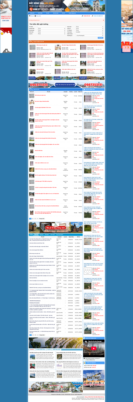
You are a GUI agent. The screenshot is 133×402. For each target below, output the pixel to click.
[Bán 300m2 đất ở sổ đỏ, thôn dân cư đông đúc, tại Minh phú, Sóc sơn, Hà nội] (87, 140)
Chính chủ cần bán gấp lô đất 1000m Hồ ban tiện (45, 138)
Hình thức (31, 32)
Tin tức (47, 13)
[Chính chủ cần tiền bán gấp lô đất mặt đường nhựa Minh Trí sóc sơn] (32, 55)
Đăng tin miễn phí (98, 16)
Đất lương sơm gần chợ (42, 45)
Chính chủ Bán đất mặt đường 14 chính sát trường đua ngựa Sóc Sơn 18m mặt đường (93, 149)
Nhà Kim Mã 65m (40, 69)
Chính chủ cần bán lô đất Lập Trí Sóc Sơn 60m (45, 132)
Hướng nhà (31, 28)
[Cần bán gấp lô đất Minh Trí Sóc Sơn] (83, 47)
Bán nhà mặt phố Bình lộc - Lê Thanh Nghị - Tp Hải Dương (42, 298)
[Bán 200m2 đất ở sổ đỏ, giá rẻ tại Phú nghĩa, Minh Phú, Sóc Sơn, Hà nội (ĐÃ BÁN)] (87, 271)
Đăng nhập (38, 16)
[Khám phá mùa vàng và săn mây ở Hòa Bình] (32, 375)
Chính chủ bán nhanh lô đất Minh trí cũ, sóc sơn (45, 199)
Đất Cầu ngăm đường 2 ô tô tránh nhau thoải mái (45, 175)
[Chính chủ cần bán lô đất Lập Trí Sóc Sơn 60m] (32, 63)
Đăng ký (32, 16)
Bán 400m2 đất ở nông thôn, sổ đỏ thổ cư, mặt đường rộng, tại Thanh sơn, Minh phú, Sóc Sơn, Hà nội (94, 164)
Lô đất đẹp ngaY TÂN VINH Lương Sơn (43, 181)
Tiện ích (69, 28)
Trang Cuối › (41, 218)
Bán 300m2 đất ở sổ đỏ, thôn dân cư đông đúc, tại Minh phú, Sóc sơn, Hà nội (93, 134)
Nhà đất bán (55, 13)
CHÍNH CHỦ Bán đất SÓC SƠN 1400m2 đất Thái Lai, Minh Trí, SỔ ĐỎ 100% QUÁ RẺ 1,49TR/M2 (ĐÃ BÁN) (93, 295)
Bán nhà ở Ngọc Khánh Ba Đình (69, 45)
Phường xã (69, 35)
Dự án (63, 13)
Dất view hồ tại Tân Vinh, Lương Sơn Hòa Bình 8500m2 (47, 205)
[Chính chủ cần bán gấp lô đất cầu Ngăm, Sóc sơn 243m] (83, 63)
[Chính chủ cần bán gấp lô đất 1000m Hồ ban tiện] (58, 63)
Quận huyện (70, 33)
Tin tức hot (36, 89)
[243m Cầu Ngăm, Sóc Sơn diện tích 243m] (31, 157)
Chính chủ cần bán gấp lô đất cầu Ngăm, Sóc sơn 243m (47, 144)
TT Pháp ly (69, 30)
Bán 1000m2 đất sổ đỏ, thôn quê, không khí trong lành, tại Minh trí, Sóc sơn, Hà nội (93, 208)
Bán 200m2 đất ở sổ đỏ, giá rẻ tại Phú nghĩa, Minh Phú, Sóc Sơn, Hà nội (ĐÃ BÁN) (93, 265)
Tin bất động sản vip (38, 41)
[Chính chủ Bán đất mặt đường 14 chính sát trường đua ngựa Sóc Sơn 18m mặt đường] (87, 155)
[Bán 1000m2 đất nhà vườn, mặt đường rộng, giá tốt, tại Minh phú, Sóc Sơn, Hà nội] (87, 330)
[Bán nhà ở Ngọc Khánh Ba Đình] (58, 47)
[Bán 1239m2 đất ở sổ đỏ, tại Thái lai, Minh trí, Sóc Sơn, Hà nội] (87, 228)
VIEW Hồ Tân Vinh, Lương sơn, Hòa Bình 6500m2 (45, 169)
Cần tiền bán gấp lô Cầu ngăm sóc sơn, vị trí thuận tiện (47, 193)
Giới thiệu (40, 13)
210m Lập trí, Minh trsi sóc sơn (68, 69)
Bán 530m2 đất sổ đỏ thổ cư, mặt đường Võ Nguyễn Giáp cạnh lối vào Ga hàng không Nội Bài (93, 179)
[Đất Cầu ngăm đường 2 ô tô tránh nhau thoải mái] (31, 175)
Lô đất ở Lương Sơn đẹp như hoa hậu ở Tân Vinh (45, 187)
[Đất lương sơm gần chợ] (32, 47)
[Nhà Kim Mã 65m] (32, 71)
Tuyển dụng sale (72, 13)
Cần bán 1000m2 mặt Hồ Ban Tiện (36, 243)
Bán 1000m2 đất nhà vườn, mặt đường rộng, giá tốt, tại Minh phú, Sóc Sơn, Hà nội (94, 325)
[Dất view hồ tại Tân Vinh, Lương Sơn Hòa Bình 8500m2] (31, 206)
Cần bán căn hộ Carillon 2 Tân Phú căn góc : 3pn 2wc (40, 315)
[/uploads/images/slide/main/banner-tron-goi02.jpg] (56, 387)
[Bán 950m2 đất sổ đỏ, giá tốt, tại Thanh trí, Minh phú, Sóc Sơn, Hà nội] (87, 241)
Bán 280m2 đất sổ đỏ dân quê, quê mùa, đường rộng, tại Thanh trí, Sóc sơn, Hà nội (93, 250)
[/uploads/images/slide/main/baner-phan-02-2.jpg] (41, 78)
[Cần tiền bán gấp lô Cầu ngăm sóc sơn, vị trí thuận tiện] (31, 194)
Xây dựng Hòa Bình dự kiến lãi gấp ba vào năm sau (68, 361)
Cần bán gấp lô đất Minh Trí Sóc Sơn (95, 45)
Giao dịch (69, 26)
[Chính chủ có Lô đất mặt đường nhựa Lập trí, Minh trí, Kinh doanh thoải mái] (83, 55)
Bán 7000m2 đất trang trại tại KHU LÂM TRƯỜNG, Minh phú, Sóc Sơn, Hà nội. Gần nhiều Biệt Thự (93, 194)
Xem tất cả (79, 380)
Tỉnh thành (69, 32)
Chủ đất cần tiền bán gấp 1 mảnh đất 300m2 (39, 246)
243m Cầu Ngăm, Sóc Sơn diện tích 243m (44, 156)
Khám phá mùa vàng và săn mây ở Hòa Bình (39, 371)
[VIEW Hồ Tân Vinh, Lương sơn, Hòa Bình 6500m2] (83, 71)
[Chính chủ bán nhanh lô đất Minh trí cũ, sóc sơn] (31, 200)
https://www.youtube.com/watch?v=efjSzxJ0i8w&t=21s (92, 359)
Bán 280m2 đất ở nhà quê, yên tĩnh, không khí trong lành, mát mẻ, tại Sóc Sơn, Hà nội (93, 280)
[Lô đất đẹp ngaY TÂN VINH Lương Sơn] (31, 181)
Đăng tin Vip (87, 16)
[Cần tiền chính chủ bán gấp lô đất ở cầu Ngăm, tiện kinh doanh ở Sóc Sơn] (58, 55)
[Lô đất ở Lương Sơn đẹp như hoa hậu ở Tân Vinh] (31, 188)
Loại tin (30, 33)
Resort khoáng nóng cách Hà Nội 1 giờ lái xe (66, 352)
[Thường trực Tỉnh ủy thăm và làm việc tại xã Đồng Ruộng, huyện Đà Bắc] (32, 365)
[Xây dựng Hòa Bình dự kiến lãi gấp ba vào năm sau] (59, 365)
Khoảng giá (31, 30)
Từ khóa (31, 26)
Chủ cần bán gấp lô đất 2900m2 (36, 250)
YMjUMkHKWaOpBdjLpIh (34, 300)
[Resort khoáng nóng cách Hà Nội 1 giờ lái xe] (59, 356)
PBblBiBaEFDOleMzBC (34, 302)
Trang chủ (32, 13)
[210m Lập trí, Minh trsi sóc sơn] (58, 71)
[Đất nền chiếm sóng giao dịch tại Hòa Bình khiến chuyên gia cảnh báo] (59, 375)
